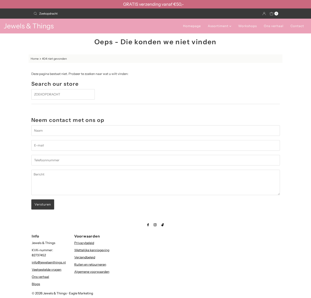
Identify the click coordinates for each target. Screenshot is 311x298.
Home (35, 58)
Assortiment (218, 26)
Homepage (192, 26)
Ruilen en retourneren (90, 264)
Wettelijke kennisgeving (91, 250)
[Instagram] (155, 224)
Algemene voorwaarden (91, 272)
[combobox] (93, 13)
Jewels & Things (29, 26)
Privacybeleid (84, 243)
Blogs (36, 284)
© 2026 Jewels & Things (49, 293)
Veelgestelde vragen (46, 270)
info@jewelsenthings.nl (49, 262)
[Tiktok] (162, 224)
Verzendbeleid (84, 257)
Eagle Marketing (81, 293)
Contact (297, 26)
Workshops (247, 26)
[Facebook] (148, 224)
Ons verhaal (273, 26)
